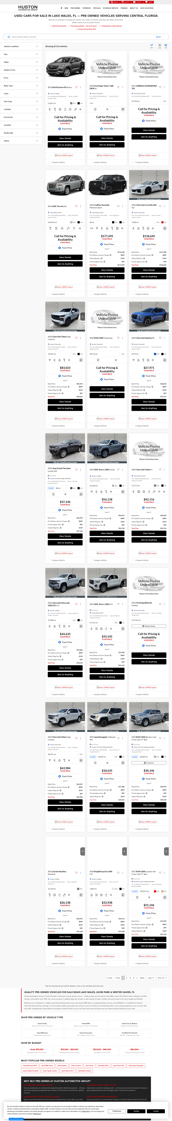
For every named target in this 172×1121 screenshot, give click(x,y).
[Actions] (81, 87)
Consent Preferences (16, 1119)
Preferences (117, 1111)
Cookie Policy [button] (85, 1111)
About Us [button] (134, 8)
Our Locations (146, 8)
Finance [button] (124, 8)
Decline (136, 1111)
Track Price (67, 128)
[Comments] (164, 228)
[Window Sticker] (122, 109)
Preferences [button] (37, 1114)
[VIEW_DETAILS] (107, 66)
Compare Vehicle (58, 162)
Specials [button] (97, 8)
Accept (155, 1111)
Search (158, 37)
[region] (107, 258)
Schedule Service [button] (110, 8)
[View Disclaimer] (80, 109)
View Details (65, 138)
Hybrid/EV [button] (86, 8)
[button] (82, 66)
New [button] (66, 8)
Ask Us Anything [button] (65, 144)
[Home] (61, 8)
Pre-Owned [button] (75, 8)
